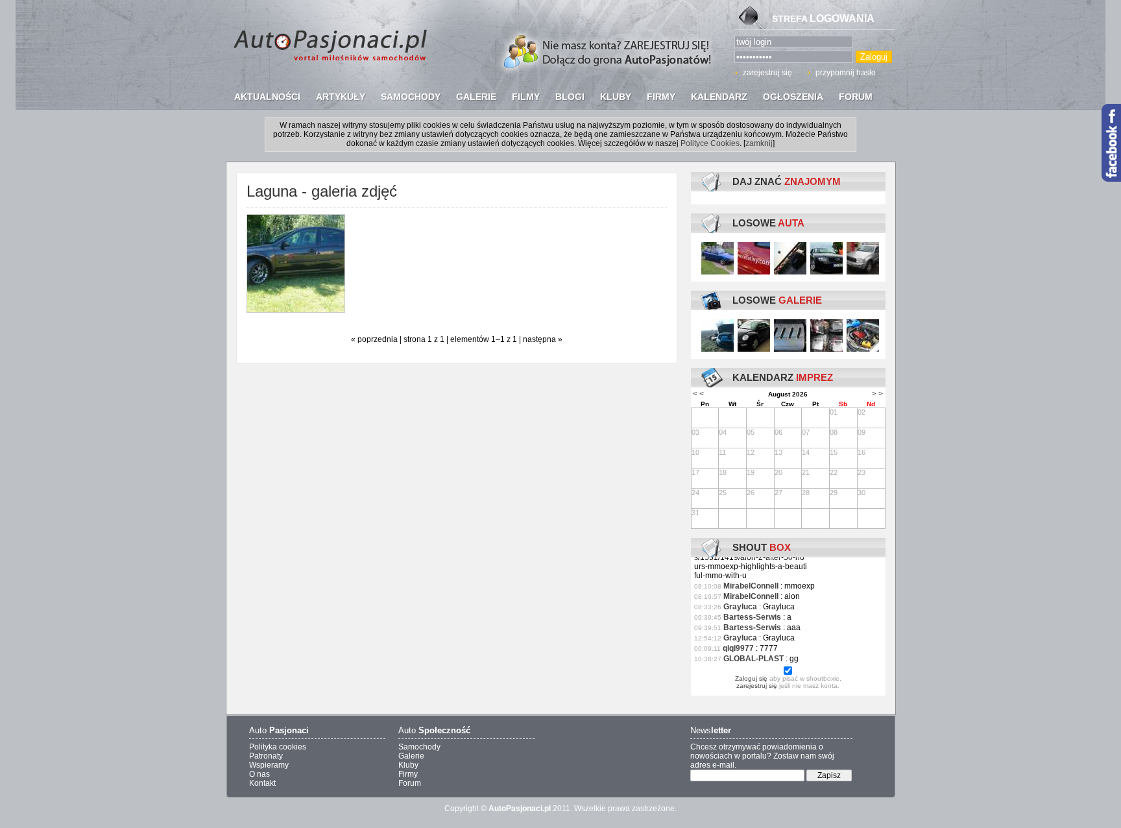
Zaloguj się (751, 678)
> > (877, 393)
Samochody (419, 746)
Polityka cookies (277, 746)
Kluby (408, 765)
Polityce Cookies (710, 143)
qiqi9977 (738, 648)
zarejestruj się (767, 72)
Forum (409, 783)
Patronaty (266, 756)
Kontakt (262, 783)
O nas (259, 774)
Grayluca (740, 606)
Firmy (408, 774)
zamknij (759, 143)
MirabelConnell (750, 586)
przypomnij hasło (845, 72)
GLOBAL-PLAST (753, 658)
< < (698, 393)
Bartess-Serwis (752, 617)
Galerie (411, 756)
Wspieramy (269, 765)
